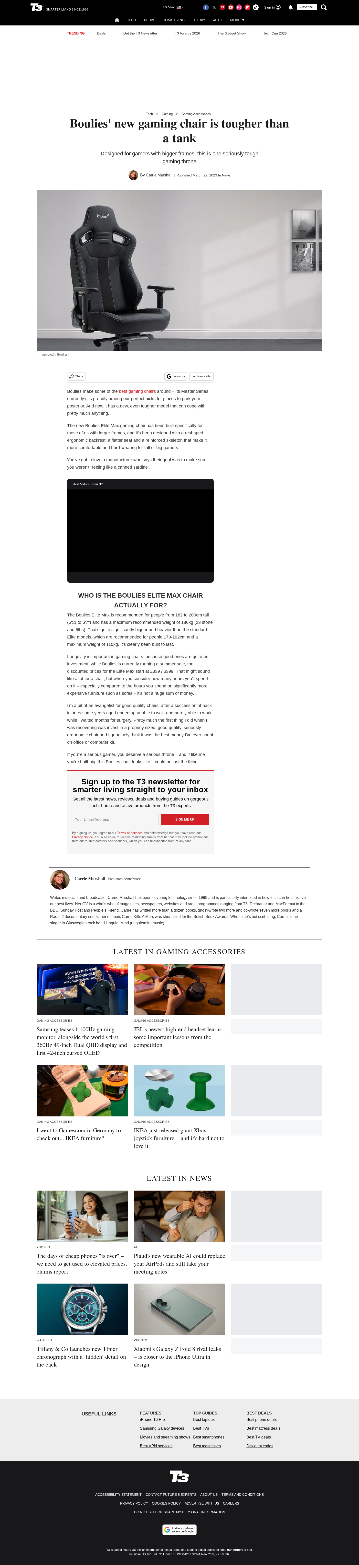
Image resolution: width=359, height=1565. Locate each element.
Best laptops (204, 1419)
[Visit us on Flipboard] (247, 7)
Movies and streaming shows (165, 1437)
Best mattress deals (263, 1428)
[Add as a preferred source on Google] (179, 1529)
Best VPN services (156, 1446)
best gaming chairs (137, 391)
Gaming (167, 114)
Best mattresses (207, 1446)
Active (149, 20)
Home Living (174, 20)
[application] (140, 530)
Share (79, 376)
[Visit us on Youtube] (231, 7)
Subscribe (306, 7)
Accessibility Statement (118, 1494)
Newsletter (204, 376)
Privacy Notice (82, 837)
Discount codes (259, 1446)
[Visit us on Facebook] (206, 7)
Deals (101, 33)
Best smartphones (208, 1437)
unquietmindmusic (147, 923)
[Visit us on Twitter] (214, 7)
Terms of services (130, 833)
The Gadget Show (232, 33)
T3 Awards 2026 (187, 33)
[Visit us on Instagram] (239, 7)
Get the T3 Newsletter (140, 33)
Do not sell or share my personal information (179, 1512)
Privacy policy (134, 1503)
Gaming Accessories (196, 114)
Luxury (198, 20)
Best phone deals (261, 1419)
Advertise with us (202, 1503)
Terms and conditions (243, 1494)
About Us (209, 1494)
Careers (231, 1503)
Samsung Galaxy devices (162, 1428)
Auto (217, 20)
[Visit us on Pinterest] (222, 7)
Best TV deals (258, 1437)
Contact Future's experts (171, 1494)
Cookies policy (166, 1503)
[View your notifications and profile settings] (291, 7)
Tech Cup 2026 (275, 33)
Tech (131, 20)
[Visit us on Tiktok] (256, 7)
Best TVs (201, 1428)
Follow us (178, 376)
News (226, 175)
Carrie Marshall (159, 175)
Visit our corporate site (236, 1550)
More (235, 20)
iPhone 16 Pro (152, 1419)
